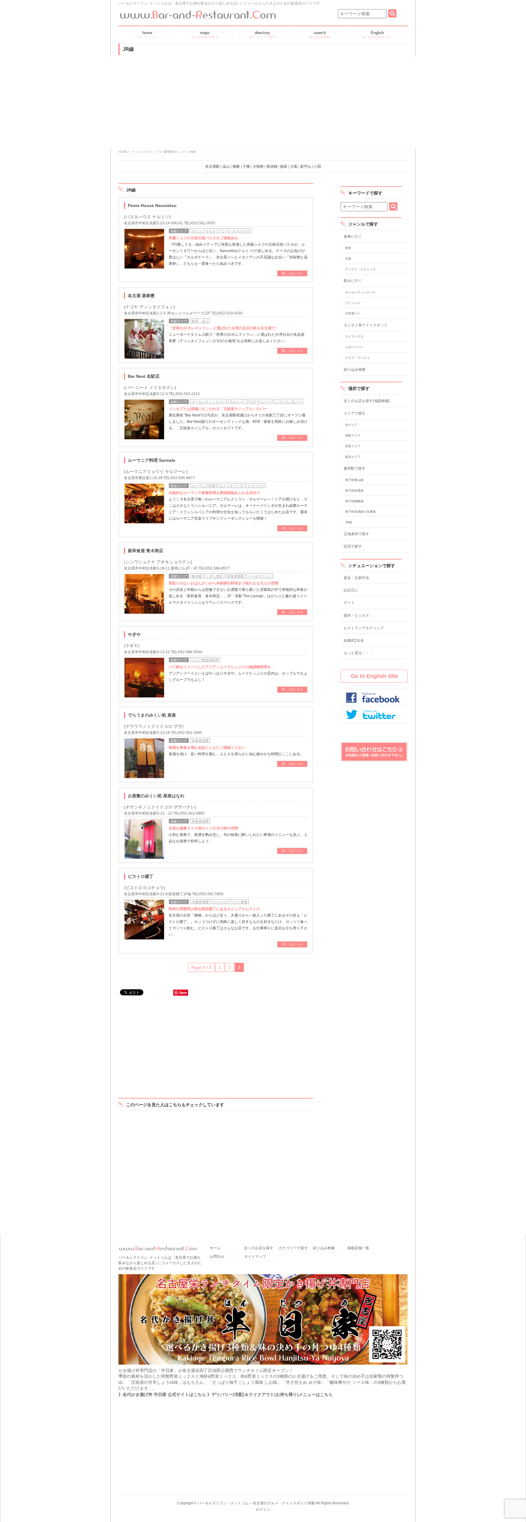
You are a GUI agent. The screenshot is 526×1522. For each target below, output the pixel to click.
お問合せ (217, 1257)
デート (349, 603)
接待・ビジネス (356, 615)
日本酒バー (352, 313)
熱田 (283, 166)
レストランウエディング (364, 628)
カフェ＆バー (229, 486)
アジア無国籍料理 (205, 660)
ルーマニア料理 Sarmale (151, 460)
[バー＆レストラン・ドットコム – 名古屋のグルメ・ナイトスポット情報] (197, 13)
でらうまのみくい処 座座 (152, 715)
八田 (317, 166)
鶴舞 (236, 166)
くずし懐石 (214, 576)
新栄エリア (178, 486)
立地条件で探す (356, 534)
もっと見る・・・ (358, 653)
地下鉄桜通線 (354, 490)
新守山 (305, 166)
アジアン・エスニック (360, 269)
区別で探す (353, 546)
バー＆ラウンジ (260, 576)
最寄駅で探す (355, 468)
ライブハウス (254, 486)
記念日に (351, 590)
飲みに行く (353, 281)
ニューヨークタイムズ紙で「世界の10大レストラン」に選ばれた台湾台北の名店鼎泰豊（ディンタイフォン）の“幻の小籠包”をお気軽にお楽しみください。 (236, 334)
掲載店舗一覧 (358, 1248)
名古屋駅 (212, 166)
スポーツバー (354, 347)
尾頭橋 (271, 166)
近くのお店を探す (258, 1248)
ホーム (215, 1248)
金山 (226, 166)
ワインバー (352, 303)
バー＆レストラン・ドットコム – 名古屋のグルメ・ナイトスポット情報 (256, 1503)
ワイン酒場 (238, 902)
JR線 (348, 522)
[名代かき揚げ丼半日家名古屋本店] (263, 1364)
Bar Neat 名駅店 (144, 376)
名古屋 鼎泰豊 (141, 295)
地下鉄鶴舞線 (354, 501)
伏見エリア (352, 446)
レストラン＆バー (288, 402)
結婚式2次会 (354, 640)
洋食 (348, 258)
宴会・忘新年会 (356, 578)
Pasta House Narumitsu (152, 205)
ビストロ (219, 902)
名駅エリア (178, 231)
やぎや (134, 634)
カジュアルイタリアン (208, 231)
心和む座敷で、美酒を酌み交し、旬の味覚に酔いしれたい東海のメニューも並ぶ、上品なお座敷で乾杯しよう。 (238, 834)
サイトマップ (255, 1257)
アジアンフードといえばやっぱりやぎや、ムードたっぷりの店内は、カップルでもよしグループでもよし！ (238, 673)
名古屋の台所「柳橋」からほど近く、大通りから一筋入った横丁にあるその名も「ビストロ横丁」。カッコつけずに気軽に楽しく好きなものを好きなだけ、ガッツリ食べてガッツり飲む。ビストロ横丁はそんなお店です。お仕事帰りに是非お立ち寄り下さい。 (238, 922)
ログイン (263, 1509)
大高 (293, 166)
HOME (123, 151)
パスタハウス (240, 231)
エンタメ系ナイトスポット (365, 325)
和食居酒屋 (235, 576)
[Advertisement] (263, 102)
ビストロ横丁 (140, 876)
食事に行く (353, 236)
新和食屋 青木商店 (145, 550)
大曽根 (258, 166)
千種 (246, 166)
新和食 (197, 576)
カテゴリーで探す (293, 1248)
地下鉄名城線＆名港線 (360, 511)
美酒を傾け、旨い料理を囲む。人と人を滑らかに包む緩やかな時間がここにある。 (236, 750)
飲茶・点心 (200, 321)
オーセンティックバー (208, 402)
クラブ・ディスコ (357, 357)
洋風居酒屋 (200, 902)
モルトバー (238, 402)
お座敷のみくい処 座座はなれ (156, 795)
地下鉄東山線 (354, 480)
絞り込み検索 (355, 369)
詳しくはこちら (292, 273)
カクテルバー (261, 402)
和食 (348, 248)
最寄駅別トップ (174, 151)
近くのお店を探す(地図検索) (367, 401)
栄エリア (351, 424)
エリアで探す (355, 413)
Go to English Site (374, 676)
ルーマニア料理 (203, 486)
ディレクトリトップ (145, 151)
